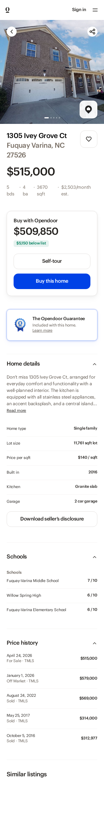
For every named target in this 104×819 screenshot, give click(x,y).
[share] (92, 32)
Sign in (79, 10)
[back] (12, 32)
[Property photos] (52, 72)
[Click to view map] (88, 109)
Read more (16, 411)
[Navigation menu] (95, 10)
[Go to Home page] (7, 10)
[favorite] (89, 139)
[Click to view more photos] (52, 72)
